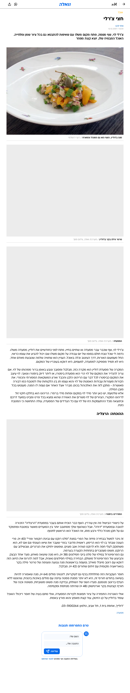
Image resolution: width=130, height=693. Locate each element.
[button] (114, 4)
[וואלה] (65, 4)
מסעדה (120, 613)
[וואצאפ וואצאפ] (15, 4)
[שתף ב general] (9, 4)
